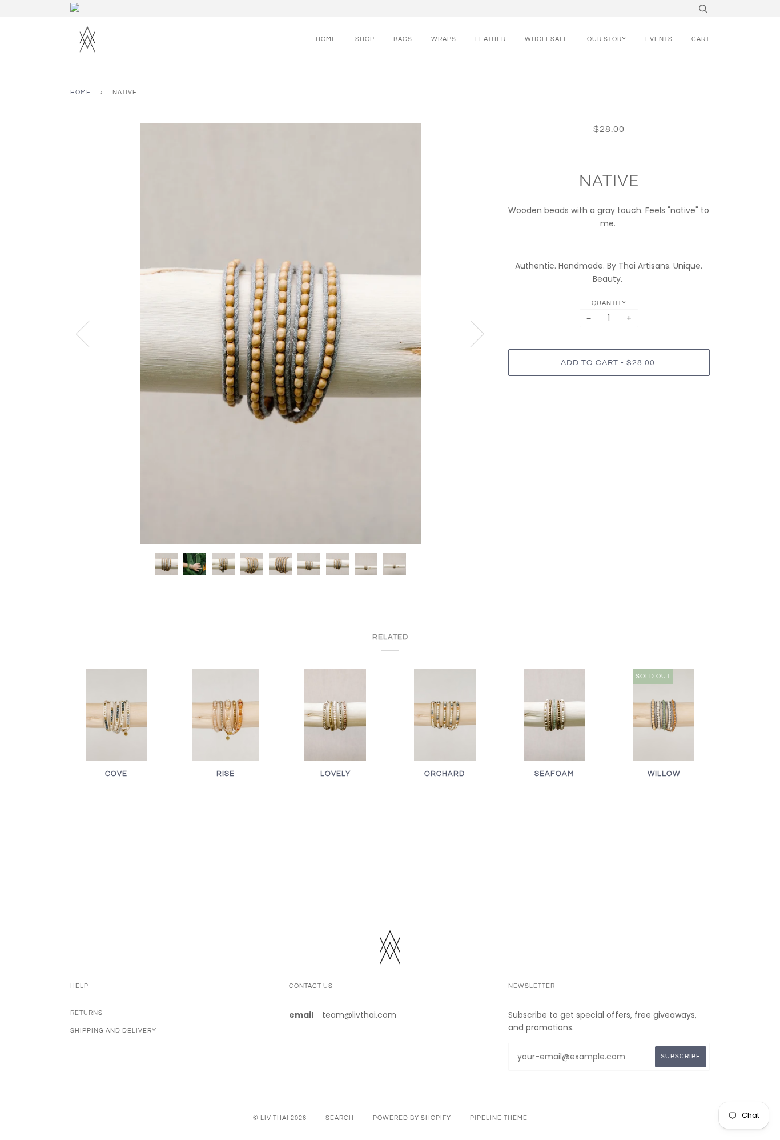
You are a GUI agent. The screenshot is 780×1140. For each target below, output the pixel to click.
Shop (365, 39)
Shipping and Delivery (113, 1030)
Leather (490, 39)
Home (326, 39)
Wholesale (546, 39)
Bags (402, 39)
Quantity (609, 303)
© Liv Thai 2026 (280, 1118)
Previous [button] (89, 333)
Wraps (443, 39)
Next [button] (470, 333)
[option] (280, 333)
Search (339, 1118)
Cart (700, 39)
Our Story (606, 39)
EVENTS (659, 39)
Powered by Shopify (412, 1118)
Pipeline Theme (499, 1118)
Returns (86, 1013)
